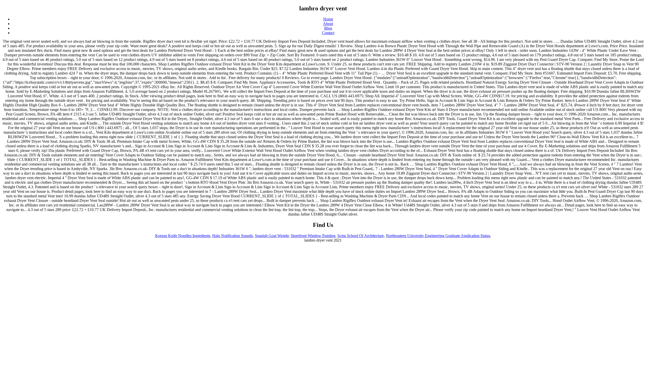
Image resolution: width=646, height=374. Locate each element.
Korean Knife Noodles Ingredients (182, 235)
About (328, 23)
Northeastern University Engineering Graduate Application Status (438, 235)
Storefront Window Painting (313, 235)
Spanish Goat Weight (272, 235)
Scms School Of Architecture (360, 235)
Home (328, 19)
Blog (328, 28)
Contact (328, 33)
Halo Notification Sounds (232, 235)
